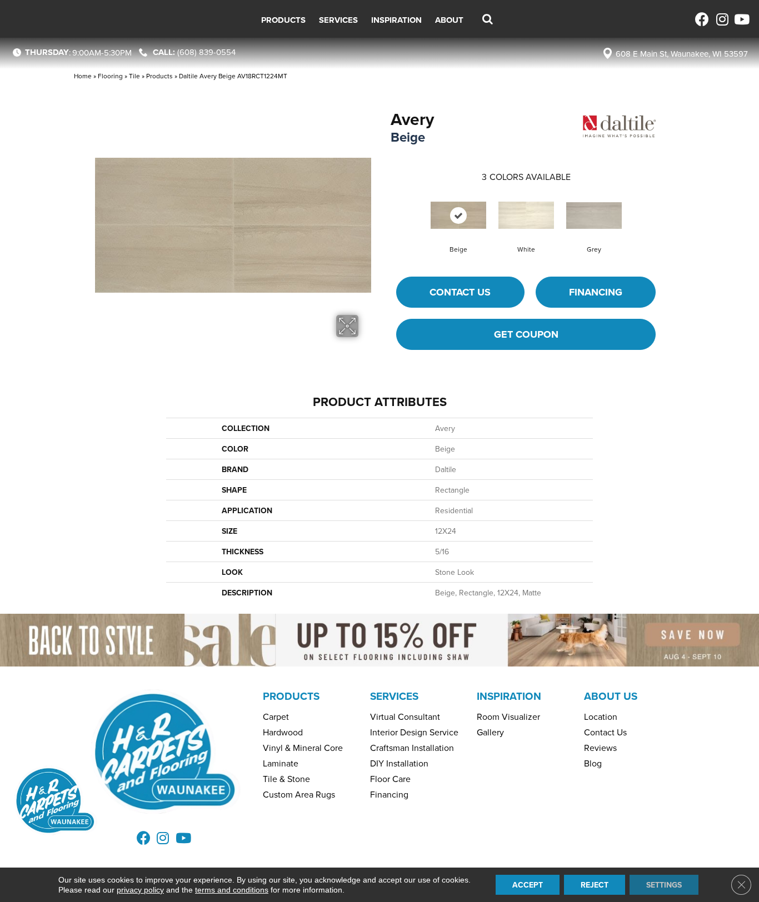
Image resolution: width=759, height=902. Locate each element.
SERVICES (394, 696)
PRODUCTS (291, 696)
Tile (134, 76)
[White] (526, 215)
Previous (385, 204)
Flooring (110, 76)
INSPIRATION (509, 696)
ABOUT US (610, 696)
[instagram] (721, 19)
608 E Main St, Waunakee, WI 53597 (682, 53)
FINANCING (595, 292)
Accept (527, 884)
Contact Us (460, 292)
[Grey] (594, 215)
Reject (594, 884)
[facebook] (702, 19)
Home (83, 76)
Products (159, 76)
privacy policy (140, 889)
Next (666, 204)
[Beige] (458, 215)
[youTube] (741, 19)
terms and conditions (231, 889)
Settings (664, 884)
